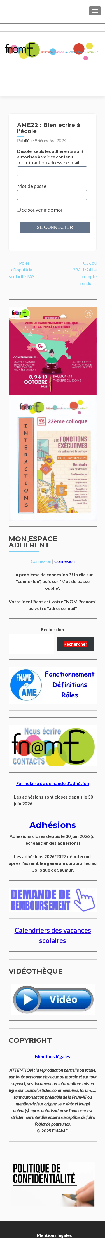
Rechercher (53, 629)
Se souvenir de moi (41, 209)
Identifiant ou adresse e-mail (48, 162)
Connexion (41, 561)
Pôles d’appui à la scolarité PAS (21, 269)
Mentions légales (54, 1235)
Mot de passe (31, 186)
